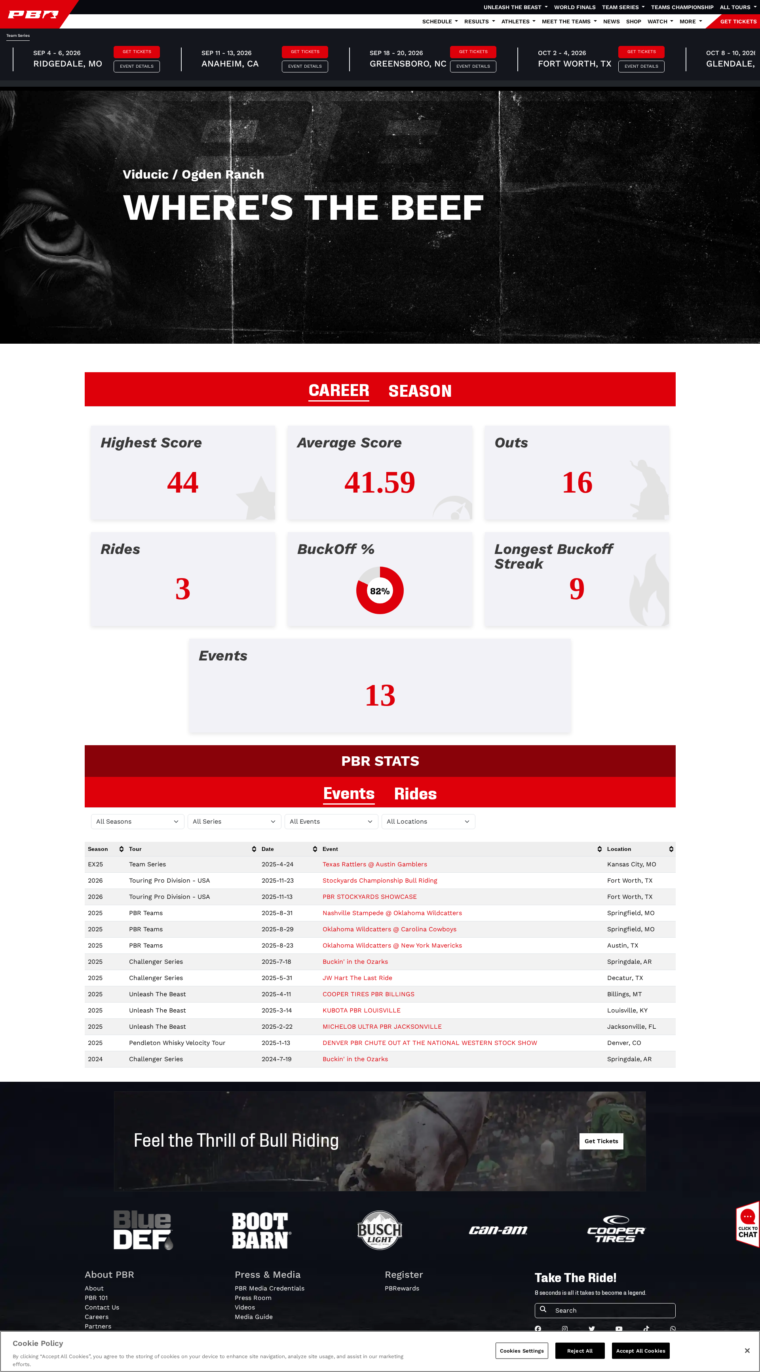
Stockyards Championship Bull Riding (380, 880)
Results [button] (477, 21)
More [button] (688, 21)
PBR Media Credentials (269, 1288)
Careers (96, 1317)
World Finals (575, 7)
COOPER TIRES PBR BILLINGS (368, 994)
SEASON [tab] (420, 389)
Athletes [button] (516, 21)
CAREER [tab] (338, 388)
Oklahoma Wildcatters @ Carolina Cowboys (389, 929)
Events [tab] (349, 791)
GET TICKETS (738, 21)
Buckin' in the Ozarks (355, 961)
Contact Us (102, 1307)
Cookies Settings (522, 1351)
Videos (245, 1307)
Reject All (580, 1351)
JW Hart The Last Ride (357, 978)
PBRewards (402, 1288)
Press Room (253, 1298)
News (611, 21)
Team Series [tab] (18, 35)
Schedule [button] (438, 21)
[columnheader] (105, 849)
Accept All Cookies (640, 1351)
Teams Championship (682, 7)
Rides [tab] (415, 792)
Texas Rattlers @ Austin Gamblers (375, 864)
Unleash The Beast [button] (513, 7)
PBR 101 (96, 1298)
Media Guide (254, 1317)
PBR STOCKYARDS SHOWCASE (370, 896)
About (94, 1288)
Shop (633, 21)
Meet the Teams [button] (567, 21)
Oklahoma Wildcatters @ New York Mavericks (392, 945)
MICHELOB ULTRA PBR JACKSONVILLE (382, 1026)
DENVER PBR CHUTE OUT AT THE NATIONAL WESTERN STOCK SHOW (430, 1043)
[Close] (747, 1350)
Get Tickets (137, 51)
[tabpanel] (380, 585)
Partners (98, 1326)
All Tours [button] (736, 7)
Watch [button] (658, 21)
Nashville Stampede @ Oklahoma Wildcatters (392, 913)
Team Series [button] (621, 7)
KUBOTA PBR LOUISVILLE (362, 1010)
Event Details (137, 66)
